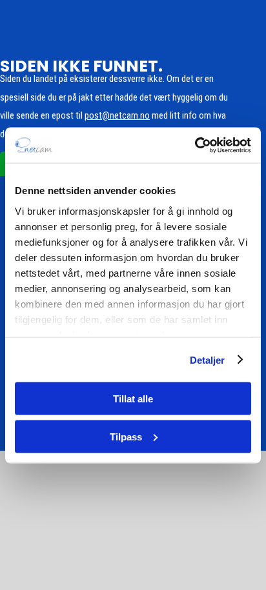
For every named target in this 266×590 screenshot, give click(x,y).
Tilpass (126, 436)
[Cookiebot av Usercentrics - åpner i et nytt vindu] (194, 145)
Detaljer (207, 359)
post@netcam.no (117, 115)
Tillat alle (133, 398)
